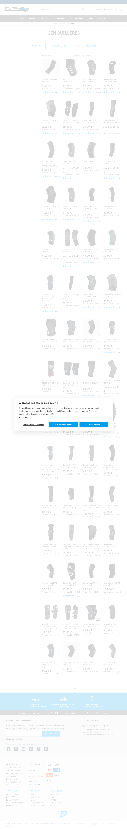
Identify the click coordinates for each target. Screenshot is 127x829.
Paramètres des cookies (33, 425)
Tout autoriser (94, 425)
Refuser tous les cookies (63, 424)
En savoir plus (25, 417)
